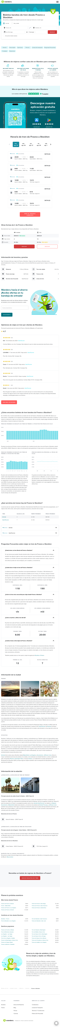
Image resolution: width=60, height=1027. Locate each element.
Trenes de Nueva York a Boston (39, 938)
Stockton (27, 988)
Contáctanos (35, 1004)
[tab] (7, 24)
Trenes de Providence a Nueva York (40, 940)
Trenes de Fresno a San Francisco (39, 905)
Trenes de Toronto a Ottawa (7, 929)
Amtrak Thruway (43, 805)
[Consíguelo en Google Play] (49, 120)
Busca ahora (10, 857)
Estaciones (12, 51)
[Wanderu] (6, 1)
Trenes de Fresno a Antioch (7, 903)
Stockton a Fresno (39, 655)
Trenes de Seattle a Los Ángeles (39, 942)
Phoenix (12, 758)
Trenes (3, 1007)
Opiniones (20, 47)
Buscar (24, 246)
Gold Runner (21, 340)
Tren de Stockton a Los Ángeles (8, 920)
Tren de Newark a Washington (38, 929)
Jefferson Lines (47, 755)
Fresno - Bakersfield (5, 905)
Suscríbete (7, 314)
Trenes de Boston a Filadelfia (7, 944)
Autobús (3, 1004)
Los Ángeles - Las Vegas (6, 934)
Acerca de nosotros (19, 1004)
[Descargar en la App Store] (36, 120)
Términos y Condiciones (38, 1010)
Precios (27, 47)
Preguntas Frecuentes (49, 47)
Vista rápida (12, 47)
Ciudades (4, 51)
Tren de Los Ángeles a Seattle (8, 938)
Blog (15, 1007)
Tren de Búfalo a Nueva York (38, 932)
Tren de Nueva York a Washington (39, 934)
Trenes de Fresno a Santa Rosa (39, 907)
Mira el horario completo (30, 214)
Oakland (54, 803)
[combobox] (15, 27)
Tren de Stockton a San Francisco (39, 918)
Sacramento (40, 755)
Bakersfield (26, 755)
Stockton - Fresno (5, 918)
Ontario (30, 758)
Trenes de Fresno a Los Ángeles (8, 907)
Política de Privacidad (37, 1013)
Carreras (16, 1013)
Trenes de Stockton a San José (39, 920)
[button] (57, 2)
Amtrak (4, 517)
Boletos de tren (4, 988)
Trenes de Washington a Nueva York (9, 940)
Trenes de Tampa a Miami (7, 942)
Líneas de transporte (37, 47)
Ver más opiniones (9, 402)
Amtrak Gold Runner (39, 803)
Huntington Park (19, 758)
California (21, 988)
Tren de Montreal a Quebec (7, 932)
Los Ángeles (32, 755)
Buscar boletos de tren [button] (30, 878)
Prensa (15, 1010)
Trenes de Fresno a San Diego (39, 903)
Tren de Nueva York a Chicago (39, 936)
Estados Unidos (13, 988)
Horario (5, 47)
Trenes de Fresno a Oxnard (7, 909)
